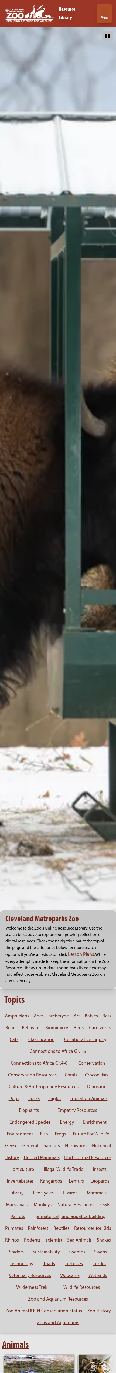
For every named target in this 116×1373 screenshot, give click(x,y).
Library (16, 1193)
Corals (71, 1075)
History (12, 1158)
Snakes (104, 1240)
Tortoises (74, 1264)
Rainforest (38, 1228)
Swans (100, 1252)
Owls (105, 1205)
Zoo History (99, 1311)
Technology (21, 1264)
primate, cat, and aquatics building (70, 1217)
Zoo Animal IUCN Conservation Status (43, 1311)
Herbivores (76, 1146)
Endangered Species (29, 1122)
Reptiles (61, 1228)
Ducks (34, 1099)
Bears (10, 1028)
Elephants (29, 1110)
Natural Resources (75, 1205)
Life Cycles (43, 1193)
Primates (14, 1228)
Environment (20, 1134)
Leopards (99, 1181)
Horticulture (21, 1169)
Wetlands (97, 1276)
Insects (100, 1169)
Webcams (70, 1276)
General (30, 1146)
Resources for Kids (92, 1228)
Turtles (99, 1264)
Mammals (97, 1193)
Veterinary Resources (30, 1276)
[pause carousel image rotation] (107, 36)
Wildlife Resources (81, 1287)
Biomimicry (56, 1028)
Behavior (31, 1028)
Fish (44, 1134)
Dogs (14, 1099)
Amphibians (17, 1016)
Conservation (91, 1063)
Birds (79, 1028)
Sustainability (46, 1252)
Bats (107, 1016)
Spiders (16, 1252)
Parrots (18, 1217)
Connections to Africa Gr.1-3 (58, 1051)
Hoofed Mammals (42, 1158)
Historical (101, 1146)
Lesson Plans (81, 954)
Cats (14, 1040)
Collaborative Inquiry (85, 1040)
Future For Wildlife (91, 1134)
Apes (39, 1016)
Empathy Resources (77, 1110)
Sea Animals (79, 1240)
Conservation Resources (32, 1075)
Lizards (70, 1193)
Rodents (32, 1240)
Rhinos (12, 1240)
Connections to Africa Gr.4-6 (39, 1063)
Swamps (76, 1252)
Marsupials (17, 1205)
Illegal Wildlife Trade (63, 1169)
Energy (67, 1122)
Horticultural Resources (87, 1158)
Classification (41, 1040)
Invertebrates (20, 1181)
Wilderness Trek (31, 1287)
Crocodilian (96, 1075)
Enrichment (95, 1122)
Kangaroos (51, 1181)
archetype (59, 1016)
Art (77, 1016)
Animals (15, 1345)
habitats (51, 1146)
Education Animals (88, 1099)
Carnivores (100, 1028)
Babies (91, 1016)
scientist (54, 1240)
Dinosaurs (97, 1087)
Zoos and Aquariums (58, 1323)
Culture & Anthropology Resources (44, 1087)
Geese (11, 1146)
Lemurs (76, 1181)
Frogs (60, 1134)
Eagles (54, 1099)
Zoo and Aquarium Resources (58, 1299)
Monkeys (43, 1205)
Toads (49, 1264)
